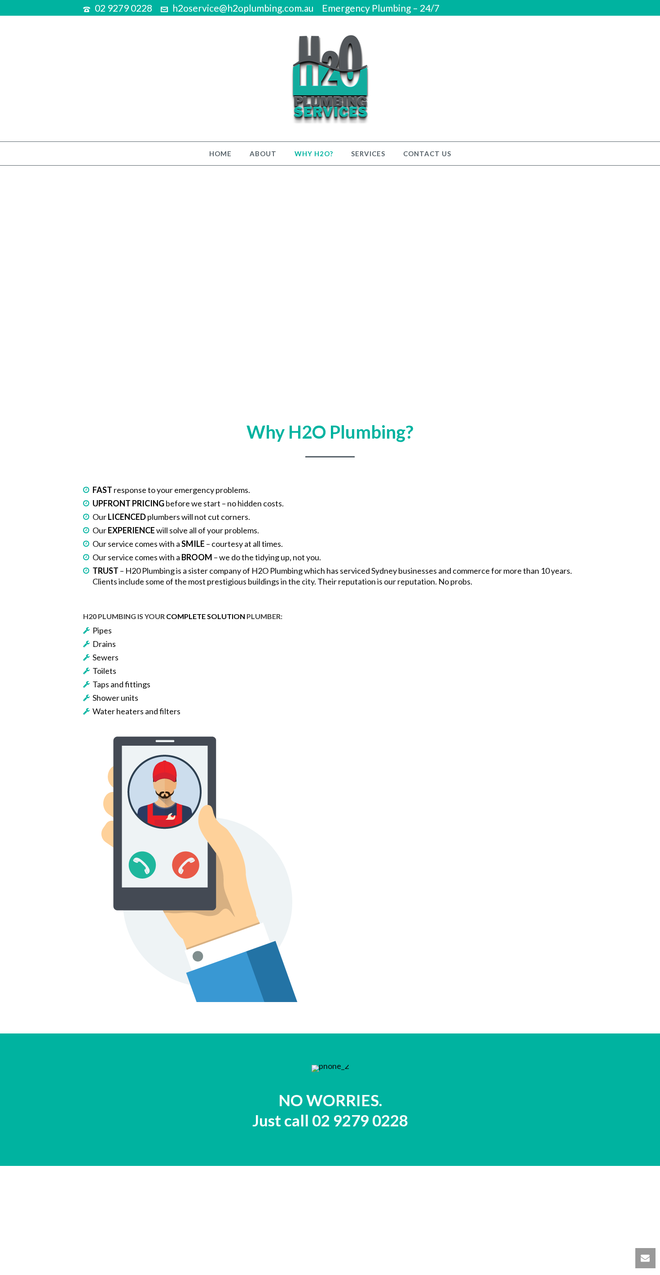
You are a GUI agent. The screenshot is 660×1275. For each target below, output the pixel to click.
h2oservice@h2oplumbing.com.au (242, 7)
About (263, 153)
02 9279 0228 (123, 7)
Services (368, 153)
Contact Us (427, 153)
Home (220, 153)
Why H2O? (314, 153)
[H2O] (330, 78)
